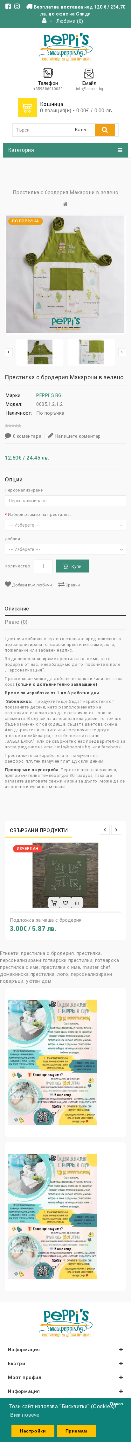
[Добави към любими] (65, 902)
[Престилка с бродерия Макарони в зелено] (40, 352)
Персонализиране (24, 490)
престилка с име (60, 967)
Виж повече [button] (25, 1415)
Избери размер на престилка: (39, 514)
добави (12, 538)
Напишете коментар (78, 436)
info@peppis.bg (89, 89)
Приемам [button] (76, 1430)
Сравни (72, 585)
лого (62, 974)
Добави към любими (31, 585)
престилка (89, 953)
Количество (18, 566)
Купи (77, 566)
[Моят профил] (47, 21)
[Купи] (54, 902)
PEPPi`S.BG (49, 395)
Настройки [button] (33, 1430)
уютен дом (38, 981)
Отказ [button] (116, 1403)
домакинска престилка (27, 974)
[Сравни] (77, 902)
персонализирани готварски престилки (46, 960)
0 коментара (27, 436)
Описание (17, 609)
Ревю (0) (16, 622)
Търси (105, 130)
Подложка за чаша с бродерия (46, 920)
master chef (97, 967)
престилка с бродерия (47, 953)
